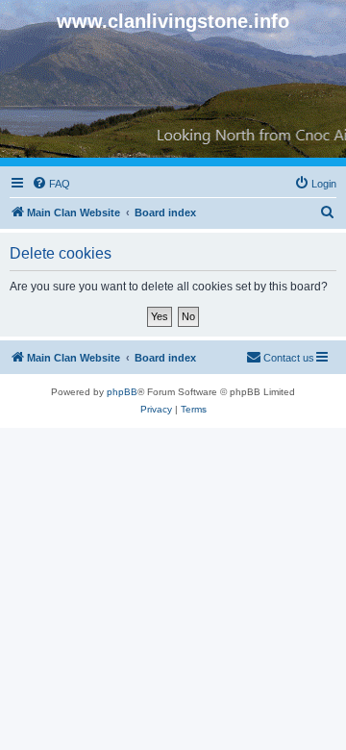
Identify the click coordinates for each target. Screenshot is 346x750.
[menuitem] (51, 183)
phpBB (122, 392)
